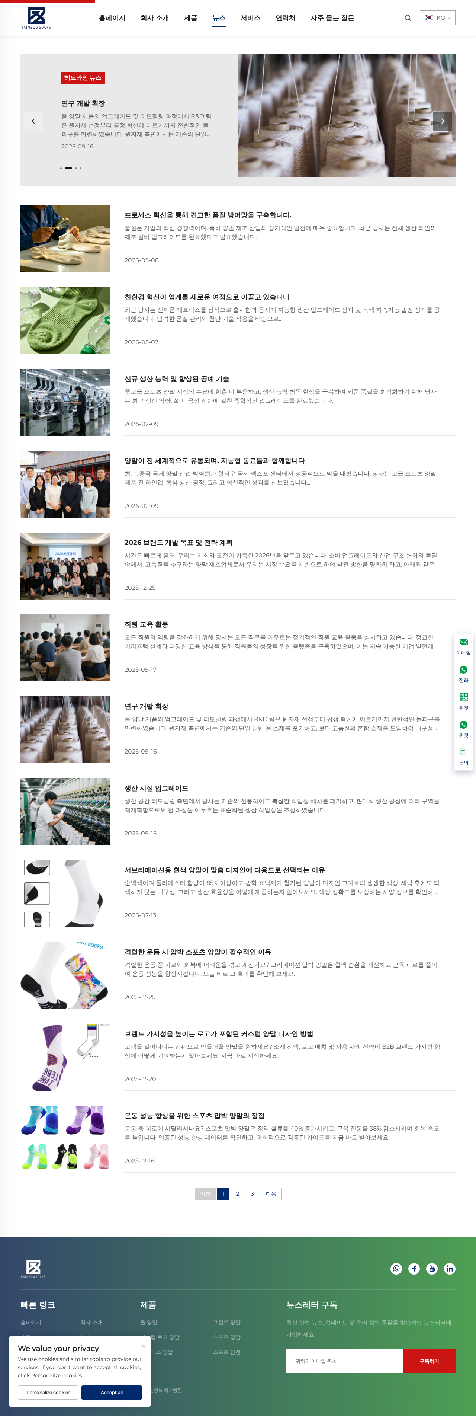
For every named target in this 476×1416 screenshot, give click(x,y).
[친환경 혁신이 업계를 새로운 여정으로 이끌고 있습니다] (65, 320)
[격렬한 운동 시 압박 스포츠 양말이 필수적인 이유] (65, 975)
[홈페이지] (36, 17)
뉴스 (219, 18)
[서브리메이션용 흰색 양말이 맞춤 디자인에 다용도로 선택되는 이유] (65, 893)
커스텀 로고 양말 (160, 1337)
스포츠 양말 (227, 1337)
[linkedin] (450, 1269)
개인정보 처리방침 (163, 1390)
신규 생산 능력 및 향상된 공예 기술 (177, 379)
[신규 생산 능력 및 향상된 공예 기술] (65, 402)
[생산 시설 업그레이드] (65, 811)
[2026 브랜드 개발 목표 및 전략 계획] (65, 566)
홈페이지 (112, 18)
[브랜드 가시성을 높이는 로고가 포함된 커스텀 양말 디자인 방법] (65, 1057)
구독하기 (429, 1361)
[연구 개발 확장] (65, 729)
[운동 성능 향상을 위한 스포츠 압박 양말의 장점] (65, 1139)
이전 (205, 1193)
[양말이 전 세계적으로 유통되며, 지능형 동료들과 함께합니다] (65, 484)
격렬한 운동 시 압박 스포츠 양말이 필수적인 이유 (198, 952)
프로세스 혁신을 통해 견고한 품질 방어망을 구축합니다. (208, 215)
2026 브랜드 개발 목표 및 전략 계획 (179, 542)
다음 (271, 1193)
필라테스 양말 (156, 1352)
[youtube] (432, 1269)
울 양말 (148, 1322)
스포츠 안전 (227, 1352)
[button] (61, 168)
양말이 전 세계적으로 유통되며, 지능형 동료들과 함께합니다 (215, 461)
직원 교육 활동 (83, 103)
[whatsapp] (396, 1269)
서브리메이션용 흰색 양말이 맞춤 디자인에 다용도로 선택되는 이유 (225, 870)
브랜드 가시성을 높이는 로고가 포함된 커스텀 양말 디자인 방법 (219, 1034)
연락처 (286, 18)
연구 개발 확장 (146, 706)
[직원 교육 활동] (347, 115)
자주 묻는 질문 (332, 18)
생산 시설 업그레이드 (157, 788)
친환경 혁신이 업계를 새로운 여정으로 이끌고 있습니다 (207, 297)
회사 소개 (155, 18)
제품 (190, 18)
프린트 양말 (227, 1322)
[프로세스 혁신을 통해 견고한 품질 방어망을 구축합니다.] (65, 238)
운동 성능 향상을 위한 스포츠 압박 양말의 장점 (195, 1116)
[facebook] (414, 1269)
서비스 (251, 18)
